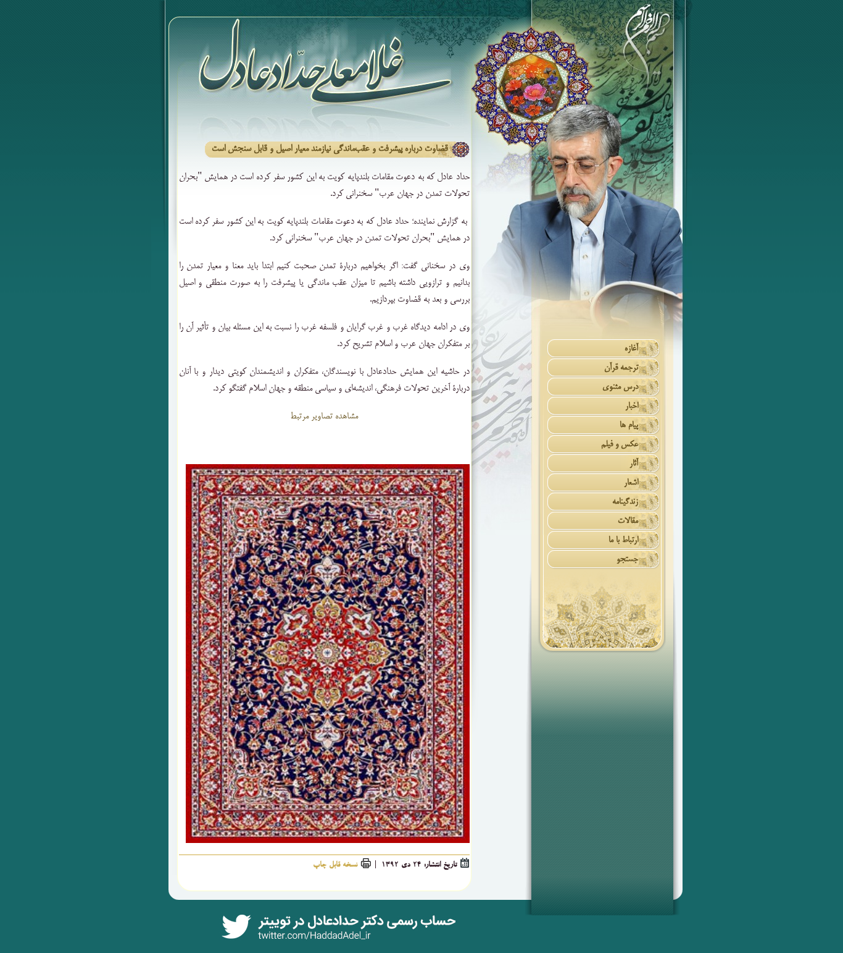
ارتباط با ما (623, 540)
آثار (633, 464)
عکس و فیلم (619, 444)
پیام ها (629, 425)
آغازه (631, 349)
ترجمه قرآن (621, 368)
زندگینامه (625, 502)
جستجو (627, 559)
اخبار (631, 406)
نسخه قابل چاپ (335, 865)
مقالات (628, 521)
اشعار (631, 483)
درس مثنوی (620, 387)
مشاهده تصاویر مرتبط (324, 416)
